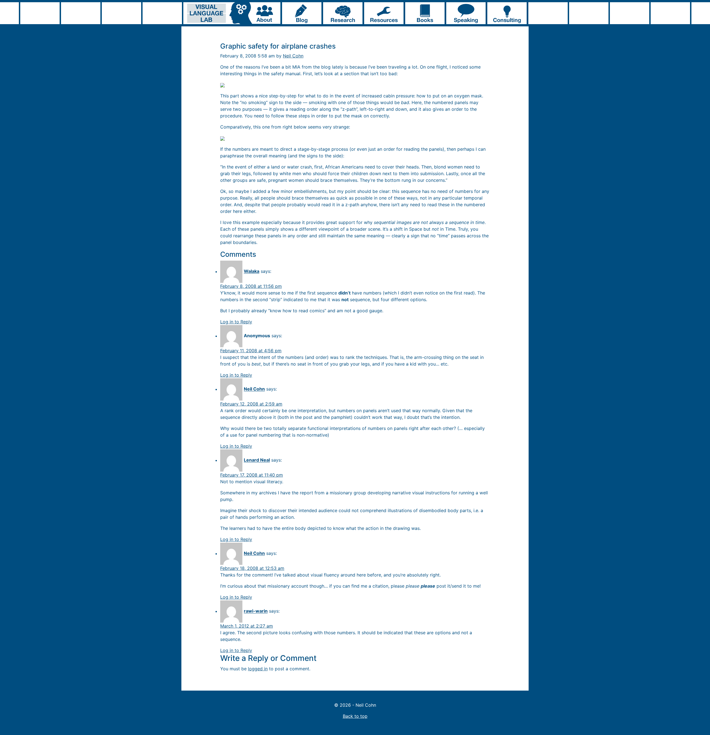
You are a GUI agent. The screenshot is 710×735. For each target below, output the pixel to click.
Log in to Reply (236, 321)
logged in (258, 668)
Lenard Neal (257, 460)
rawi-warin (256, 611)
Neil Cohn (293, 56)
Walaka (251, 271)
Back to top (355, 716)
